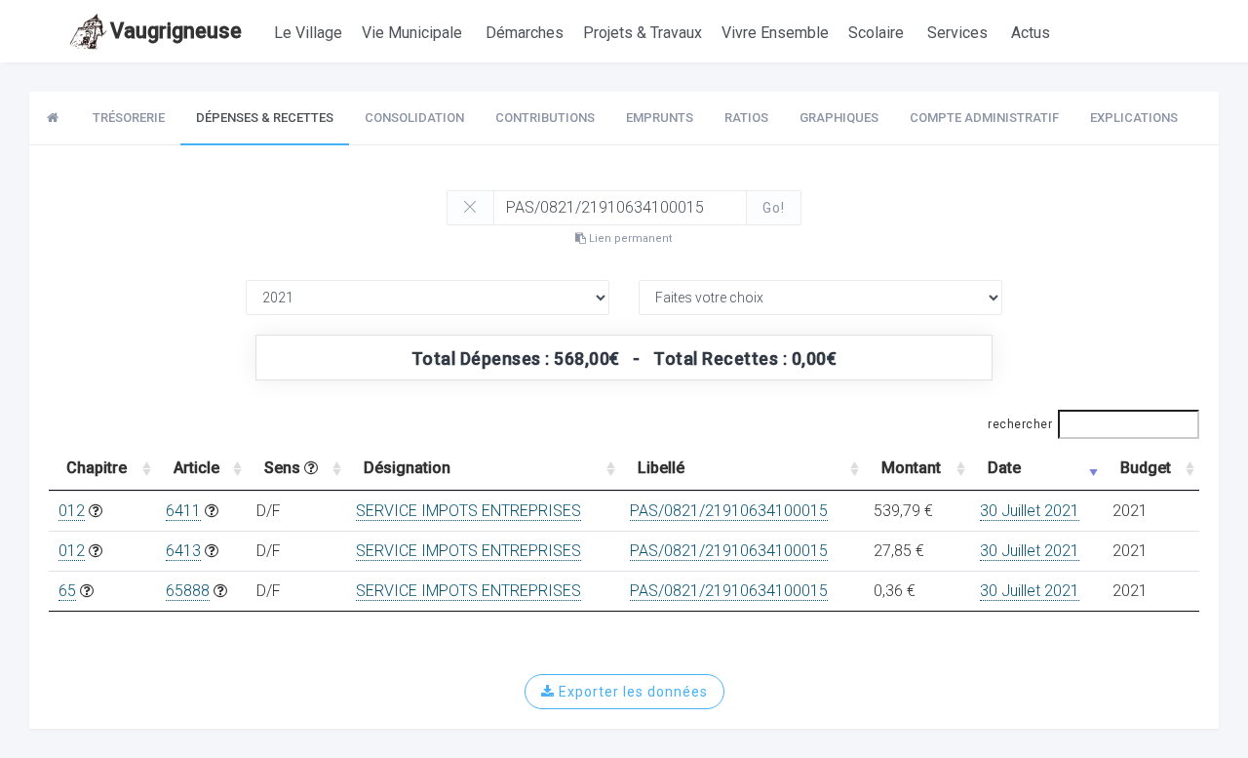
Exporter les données (631, 691)
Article (196, 468)
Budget (1145, 468)
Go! (773, 208)
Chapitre (96, 468)
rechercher (1020, 424)
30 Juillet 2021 (1029, 510)
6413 (183, 550)
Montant (911, 468)
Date (1004, 468)
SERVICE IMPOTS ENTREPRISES (468, 510)
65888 (188, 590)
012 (71, 510)
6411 (183, 510)
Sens (284, 468)
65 (67, 590)
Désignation (407, 468)
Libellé (661, 468)
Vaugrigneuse (176, 31)
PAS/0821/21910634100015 (729, 510)
